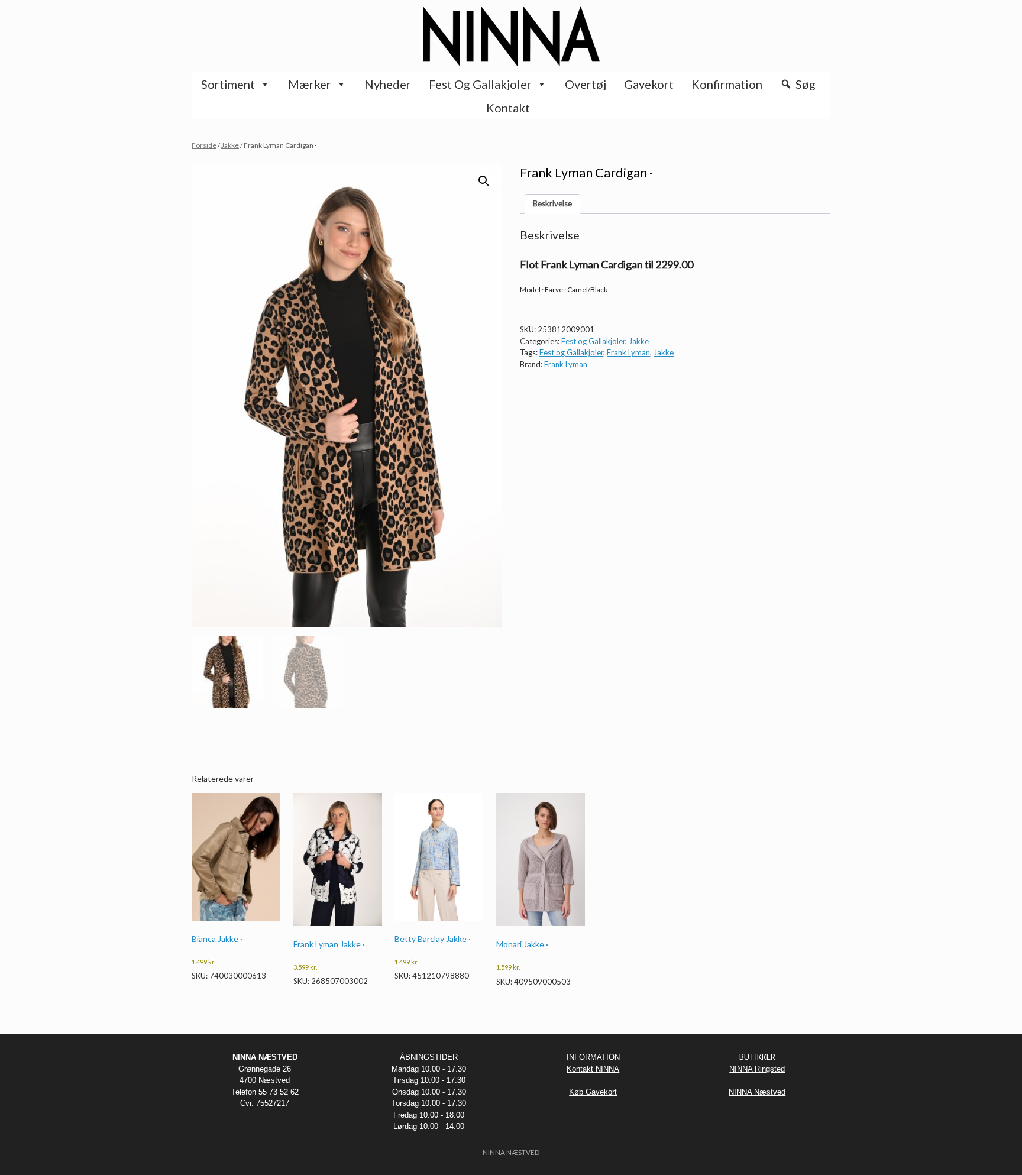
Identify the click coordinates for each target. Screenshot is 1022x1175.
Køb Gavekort (593, 1091)
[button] (483, 181)
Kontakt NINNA (593, 1068)
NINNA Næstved (757, 1091)
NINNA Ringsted (757, 1068)
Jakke (230, 145)
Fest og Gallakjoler (480, 84)
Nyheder (387, 84)
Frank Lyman (628, 352)
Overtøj (585, 84)
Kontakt (508, 108)
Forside (204, 145)
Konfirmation (726, 84)
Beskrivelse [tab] (552, 203)
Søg (805, 84)
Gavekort (649, 84)
